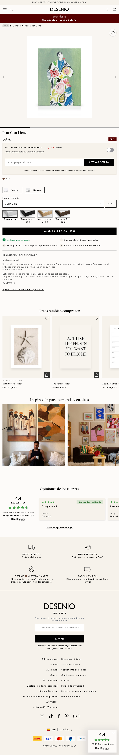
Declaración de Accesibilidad (42, 686)
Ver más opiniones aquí (59, 527)
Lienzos (17, 25)
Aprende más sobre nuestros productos (23, 289)
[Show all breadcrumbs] (5, 25)
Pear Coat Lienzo (34, 25)
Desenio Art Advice (71, 659)
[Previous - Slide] (3, 77)
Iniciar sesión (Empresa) (45, 707)
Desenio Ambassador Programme (40, 696)
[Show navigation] (4, 9)
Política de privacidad (54, 170)
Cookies (65, 680)
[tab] (15, 126)
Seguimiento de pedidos (73, 669)
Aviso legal (52, 669)
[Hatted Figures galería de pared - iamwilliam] (33, 435)
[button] (111, 204)
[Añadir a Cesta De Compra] (47, 375)
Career (54, 675)
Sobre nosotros (50, 659)
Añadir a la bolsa (59, 231)
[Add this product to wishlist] (113, 32)
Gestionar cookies (70, 696)
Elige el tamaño (10, 198)
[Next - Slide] (115, 77)
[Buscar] (11, 9)
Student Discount (49, 691)
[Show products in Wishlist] (107, 9)
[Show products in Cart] (114, 9)
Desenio (68, 746)
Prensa (54, 664)
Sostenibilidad (50, 680)
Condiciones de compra (73, 675)
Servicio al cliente (70, 664)
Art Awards (52, 702)
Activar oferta (99, 162)
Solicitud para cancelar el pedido (78, 691)
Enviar (59, 638)
